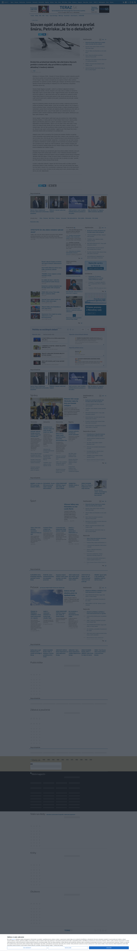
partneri (13, 939)
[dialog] (68, 942)
